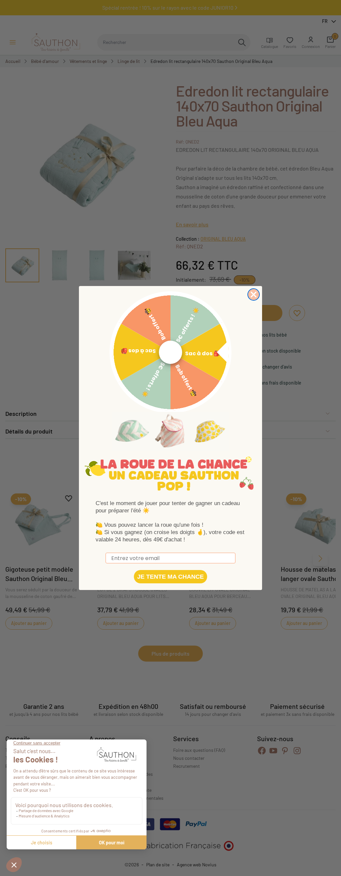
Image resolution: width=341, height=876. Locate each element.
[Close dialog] (253, 294)
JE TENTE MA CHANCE (170, 576)
